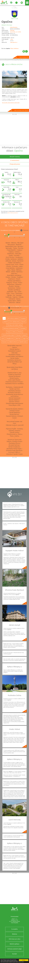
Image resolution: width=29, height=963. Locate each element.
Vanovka (18, 295)
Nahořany (19, 272)
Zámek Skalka (14, 358)
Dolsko (11, 255)
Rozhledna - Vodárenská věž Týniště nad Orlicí (14, 388)
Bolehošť (18, 244)
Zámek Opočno (14, 349)
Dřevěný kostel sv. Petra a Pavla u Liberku (14, 435)
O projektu (14, 929)
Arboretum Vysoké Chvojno (14, 454)
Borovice (20, 246)
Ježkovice (8, 261)
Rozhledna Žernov (14, 443)
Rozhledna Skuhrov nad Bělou (14, 383)
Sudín (19, 292)
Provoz (15, 282)
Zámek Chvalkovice (14, 447)
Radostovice (10, 284)
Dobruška (12, 30)
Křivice (21, 264)
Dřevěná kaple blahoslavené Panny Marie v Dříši (14, 404)
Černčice (20, 248)
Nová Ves (14, 273)
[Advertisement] (14, 130)
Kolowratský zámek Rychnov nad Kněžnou (14, 395)
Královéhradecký (13, 27)
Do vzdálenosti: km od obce (10, 230)
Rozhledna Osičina (14, 354)
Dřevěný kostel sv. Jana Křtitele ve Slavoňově (14, 373)
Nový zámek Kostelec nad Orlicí (14, 422)
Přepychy (9, 282)
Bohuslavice (11, 244)
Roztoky (17, 286)
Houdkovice (19, 257)
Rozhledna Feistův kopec (14, 449)
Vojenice (15, 297)
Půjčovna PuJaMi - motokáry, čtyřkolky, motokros (14, 429)
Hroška (7, 259)
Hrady (8, 332)
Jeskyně (24, 335)
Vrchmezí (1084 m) (14, 452)
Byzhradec (9, 248)
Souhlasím (23, 960)
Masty (13, 270)
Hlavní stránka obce (24, 57)
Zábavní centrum (13, 342)
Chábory (19, 250)
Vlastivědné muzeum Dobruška (14, 352)
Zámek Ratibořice (14, 412)
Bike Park (18, 338)
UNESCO (6, 321)
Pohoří (18, 279)
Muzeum (4, 342)
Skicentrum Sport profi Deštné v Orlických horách (14, 440)
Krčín (16, 264)
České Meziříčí (11, 250)
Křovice (9, 266)
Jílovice (14, 261)
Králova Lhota (10, 264)
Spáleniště (10, 292)
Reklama (14, 934)
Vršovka (21, 297)
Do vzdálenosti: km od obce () (14, 306)
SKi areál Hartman (14, 445)
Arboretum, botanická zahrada (11, 328)
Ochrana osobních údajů (14, 949)
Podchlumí (11, 279)
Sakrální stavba (23, 342)
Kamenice (20, 261)
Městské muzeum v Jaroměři (15, 425)
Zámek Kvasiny (14, 378)
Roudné (11, 286)
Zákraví (18, 302)
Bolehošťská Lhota (11, 246)
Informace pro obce (14, 939)
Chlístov (17, 252)
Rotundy (18, 335)
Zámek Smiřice (14, 432)
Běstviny (13, 243)
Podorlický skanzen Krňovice (14, 382)
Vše (4, 318)
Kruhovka (15, 266)
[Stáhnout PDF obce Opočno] (24, 51)
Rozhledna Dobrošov (14, 392)
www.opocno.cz (13, 42)
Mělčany (18, 270)
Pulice (20, 282)
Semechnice (11, 288)
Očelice (8, 277)
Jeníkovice (14, 259)
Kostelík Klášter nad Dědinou (14, 356)
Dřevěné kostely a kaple (8, 335)
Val (14, 295)
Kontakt (14, 954)
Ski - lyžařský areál (14, 321)
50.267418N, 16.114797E (15, 32)
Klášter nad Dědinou (14, 263)
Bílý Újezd (20, 243)
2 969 (11, 39)
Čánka (11, 48)
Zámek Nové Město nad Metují (14, 363)
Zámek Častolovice (14, 398)
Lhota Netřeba (10, 268)
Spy (15, 292)
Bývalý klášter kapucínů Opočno (14, 346)
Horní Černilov (10, 257)
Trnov (12, 293)
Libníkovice (19, 268)
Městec (8, 272)
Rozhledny (23, 328)
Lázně (2, 338)
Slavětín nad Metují (14, 290)
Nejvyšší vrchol (10, 338)
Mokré (13, 272)
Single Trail (25, 338)
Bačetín (8, 243)
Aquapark (23, 318)
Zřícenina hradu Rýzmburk (14, 450)
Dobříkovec (16, 48)
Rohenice (18, 284)
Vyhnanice (12, 299)
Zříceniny (20, 332)
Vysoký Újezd (12, 301)
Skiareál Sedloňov (14, 400)
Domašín (16, 255)
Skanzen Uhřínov (14, 402)
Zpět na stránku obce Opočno (21, 110)
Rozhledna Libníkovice (14, 360)
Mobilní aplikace (14, 944)
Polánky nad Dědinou (14, 281)
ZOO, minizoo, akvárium (13, 318)
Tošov (8, 293)
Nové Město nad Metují (14, 275)
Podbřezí (20, 277)
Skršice (18, 288)
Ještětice (20, 259)
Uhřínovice (18, 293)
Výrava (18, 299)
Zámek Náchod (14, 414)
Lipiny (8, 270)
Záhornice (12, 302)
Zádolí (19, 301)
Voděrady (8, 297)
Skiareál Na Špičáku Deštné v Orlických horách (14, 410)
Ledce (20, 266)
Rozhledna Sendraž (14, 391)
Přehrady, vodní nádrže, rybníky (14, 325)
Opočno (6, 22)
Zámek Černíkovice (14, 376)
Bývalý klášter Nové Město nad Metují (14, 368)
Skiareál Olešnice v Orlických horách (14, 417)
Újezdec (9, 295)
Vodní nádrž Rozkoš (14, 380)
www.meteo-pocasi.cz (12, 213)
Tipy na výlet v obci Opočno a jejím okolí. (11, 102)
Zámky (13, 332)
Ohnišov (13, 277)
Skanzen (23, 321)
